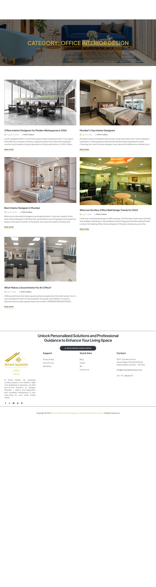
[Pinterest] (17, 403)
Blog (81, 359)
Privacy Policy (48, 359)
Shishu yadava (28, 134)
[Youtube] (13, 403)
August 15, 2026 (13, 135)
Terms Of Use (48, 363)
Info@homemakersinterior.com (129, 370)
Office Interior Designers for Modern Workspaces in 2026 (35, 130)
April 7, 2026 (86, 214)
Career (82, 363)
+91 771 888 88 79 (125, 376)
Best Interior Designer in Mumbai (22, 207)
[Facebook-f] (5, 403)
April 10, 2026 (87, 135)
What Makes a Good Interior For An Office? (28, 287)
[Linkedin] (21, 403)
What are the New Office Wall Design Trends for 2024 (109, 210)
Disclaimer (47, 366)
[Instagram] (9, 403)
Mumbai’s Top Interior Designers (97, 130)
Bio (81, 366)
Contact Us (84, 370)
